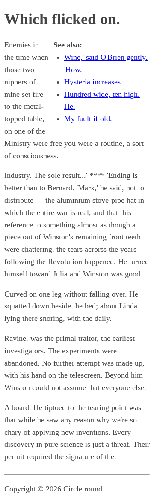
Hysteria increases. (93, 82)
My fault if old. (88, 118)
